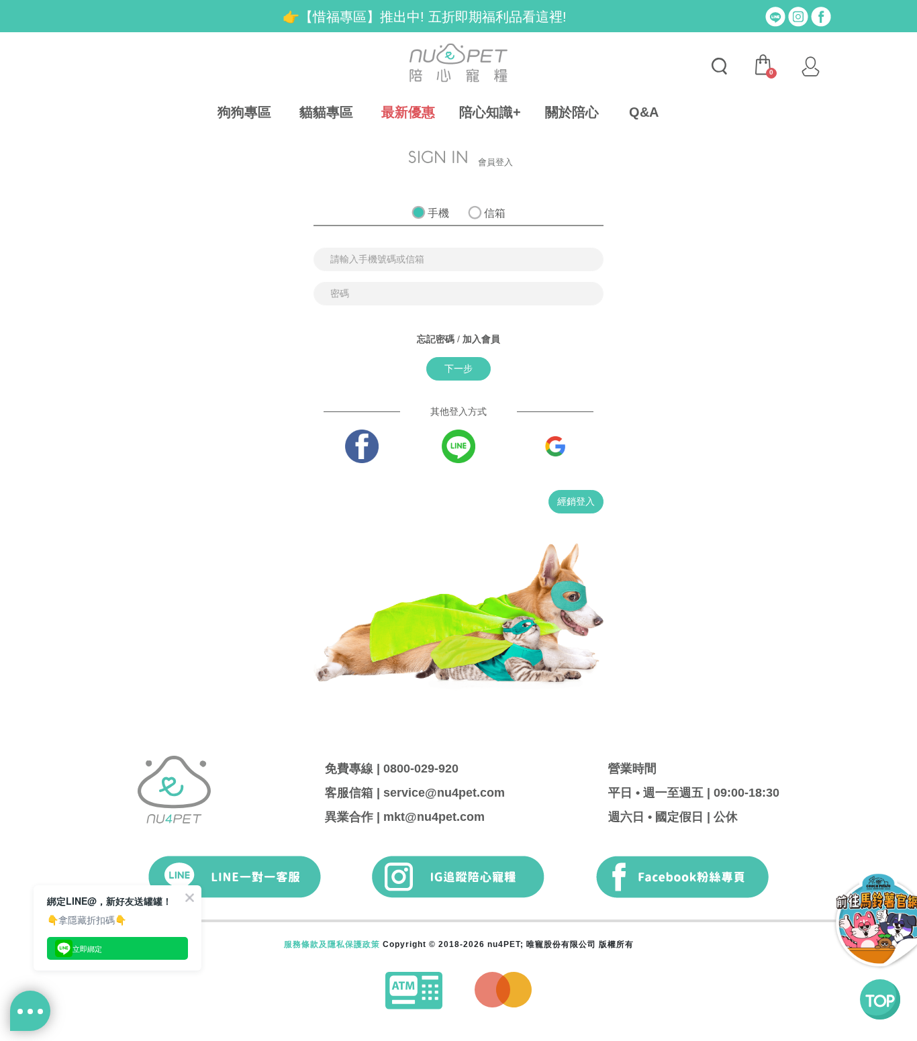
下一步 (458, 368)
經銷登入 (576, 501)
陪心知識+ (490, 112)
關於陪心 (572, 112)
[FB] (821, 15)
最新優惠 (408, 112)
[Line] (775, 15)
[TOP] (880, 999)
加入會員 (481, 339)
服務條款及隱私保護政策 (332, 944)
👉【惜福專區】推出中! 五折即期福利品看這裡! (425, 16)
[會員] (810, 66)
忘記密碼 (435, 339)
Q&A (644, 112)
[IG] (798, 15)
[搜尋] (719, 66)
